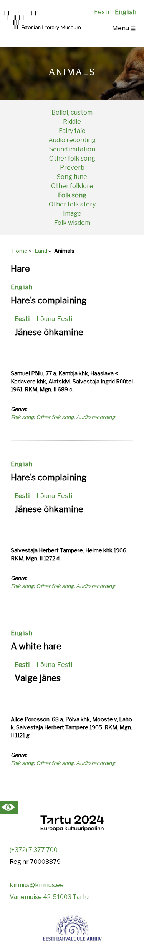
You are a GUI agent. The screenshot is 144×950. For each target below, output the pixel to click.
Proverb (72, 167)
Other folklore (72, 186)
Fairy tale (72, 130)
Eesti (101, 12)
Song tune (72, 176)
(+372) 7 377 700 (34, 849)
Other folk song (72, 158)
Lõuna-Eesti (54, 319)
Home (20, 250)
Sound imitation (72, 149)
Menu (124, 28)
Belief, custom (72, 112)
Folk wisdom (72, 222)
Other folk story (72, 204)
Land (41, 250)
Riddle (72, 121)
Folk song (72, 195)
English (125, 12)
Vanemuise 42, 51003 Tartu (49, 897)
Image (72, 213)
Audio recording (72, 140)
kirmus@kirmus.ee (37, 885)
